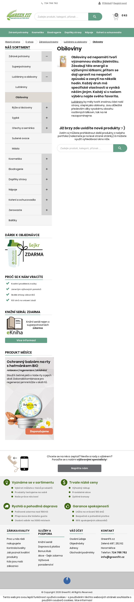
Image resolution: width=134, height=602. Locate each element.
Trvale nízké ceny (83, 482)
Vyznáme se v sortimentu (33, 482)
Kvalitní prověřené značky (23, 283)
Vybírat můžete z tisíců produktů (33, 487)
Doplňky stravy (73, 32)
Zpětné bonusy (80, 496)
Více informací (26, 340)
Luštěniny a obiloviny (24, 77)
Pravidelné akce (81, 492)
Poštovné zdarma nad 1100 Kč (31, 511)
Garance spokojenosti (91, 506)
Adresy (74, 548)
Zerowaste (15, 210)
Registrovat (120, 3)
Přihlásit (107, 3)
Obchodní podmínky (82, 552)
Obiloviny (22, 97)
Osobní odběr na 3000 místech (32, 520)
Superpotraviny (21, 66)
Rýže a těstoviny (22, 107)
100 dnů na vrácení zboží (23, 300)
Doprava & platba (49, 546)
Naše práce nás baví (26, 496)
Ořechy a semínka (23, 128)
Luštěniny (21, 87)
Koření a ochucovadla (108, 32)
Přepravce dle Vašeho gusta (31, 516)
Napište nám (79, 468)
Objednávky (77, 543)
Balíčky (13, 220)
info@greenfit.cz (112, 557)
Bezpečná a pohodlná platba (92, 516)
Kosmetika (38, 32)
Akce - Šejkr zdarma (50, 555)
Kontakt (107, 531)
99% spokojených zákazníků (91, 520)
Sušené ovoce (20, 138)
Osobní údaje (78, 539)
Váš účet (76, 531)
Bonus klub (44, 551)
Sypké (15, 118)
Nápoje (89, 32)
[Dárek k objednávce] (24, 253)
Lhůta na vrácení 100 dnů (90, 511)
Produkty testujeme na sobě (31, 492)
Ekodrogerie (54, 32)
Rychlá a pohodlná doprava (34, 506)
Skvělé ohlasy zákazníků (23, 294)
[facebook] (67, 580)
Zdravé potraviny (18, 32)
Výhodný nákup (81, 487)
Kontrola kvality (16, 548)
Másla (15, 148)
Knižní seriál (45, 542)
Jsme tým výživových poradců (26, 289)
